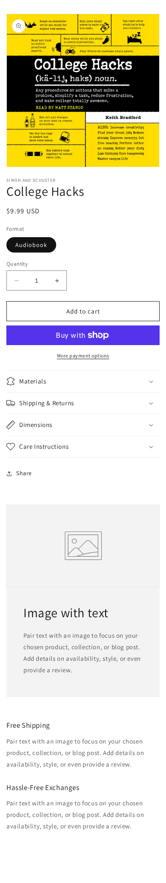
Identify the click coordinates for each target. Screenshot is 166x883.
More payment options (83, 355)
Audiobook (31, 245)
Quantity (17, 263)
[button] (83, 381)
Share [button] (24, 473)
